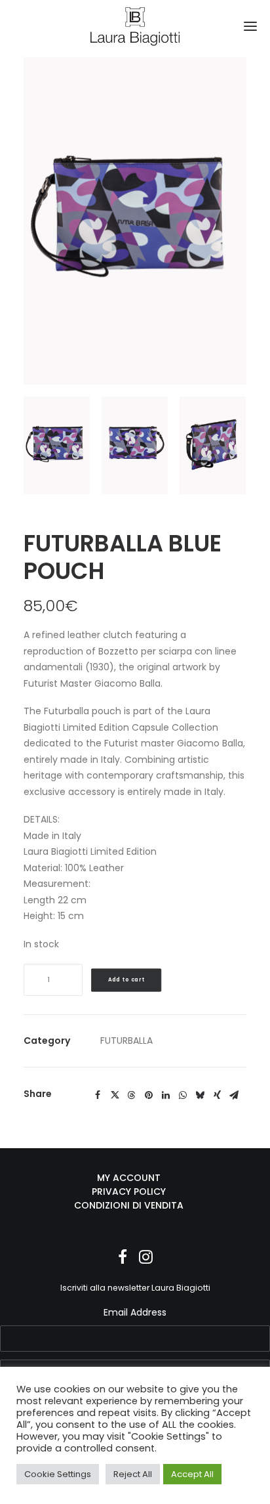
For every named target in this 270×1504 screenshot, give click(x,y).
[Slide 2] (135, 445)
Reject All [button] (132, 1474)
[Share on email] (234, 1095)
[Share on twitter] (115, 1095)
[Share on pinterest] (149, 1095)
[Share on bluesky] (200, 1095)
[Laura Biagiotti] (135, 26)
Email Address (135, 1312)
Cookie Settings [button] (57, 1474)
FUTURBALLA (126, 1040)
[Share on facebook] (98, 1095)
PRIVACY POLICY (129, 1191)
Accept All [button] (192, 1474)
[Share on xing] (217, 1095)
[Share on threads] (132, 1095)
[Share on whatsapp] (183, 1095)
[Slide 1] (57, 445)
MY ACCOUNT (129, 1177)
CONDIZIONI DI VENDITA (128, 1205)
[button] (250, 26)
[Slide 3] (213, 445)
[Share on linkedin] (166, 1095)
